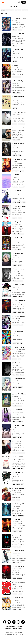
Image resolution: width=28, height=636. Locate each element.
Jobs (17, 630)
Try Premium (19, 626)
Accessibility (8, 634)
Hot (2, 13)
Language (14, 628)
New (6, 13)
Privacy (12, 632)
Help (14, 634)
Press (21, 630)
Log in (23, 2)
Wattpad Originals (10, 626)
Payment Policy (18, 632)
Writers (20, 628)
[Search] (19, 2)
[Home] (9, 2)
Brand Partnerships (10, 630)
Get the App (8, 628)
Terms (7, 632)
